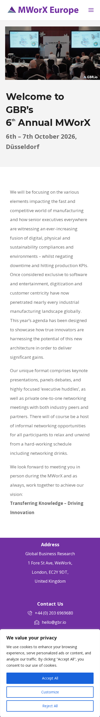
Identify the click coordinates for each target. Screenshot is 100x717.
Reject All (50, 705)
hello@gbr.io (54, 622)
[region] (50, 673)
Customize (50, 692)
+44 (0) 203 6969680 (54, 613)
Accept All (50, 678)
